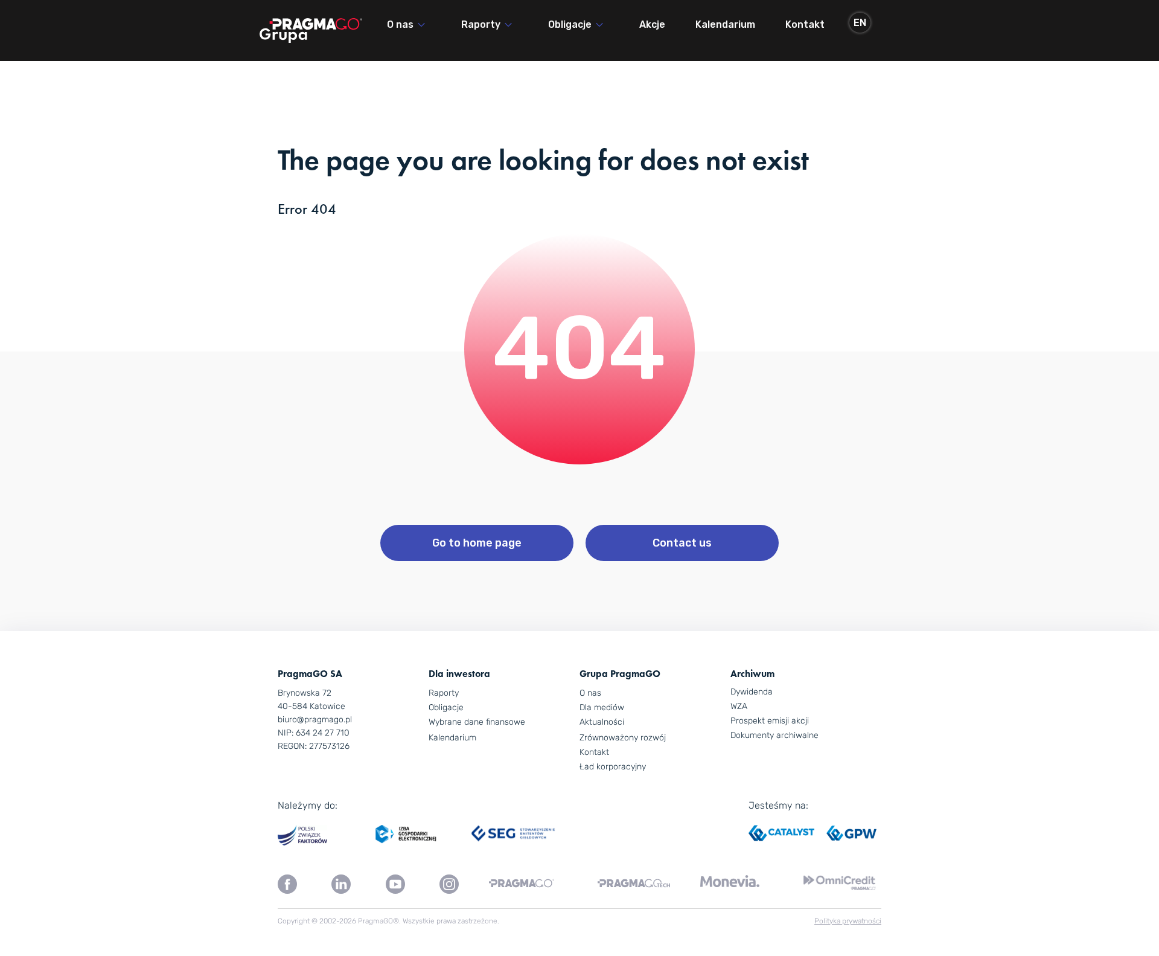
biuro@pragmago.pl (315, 719)
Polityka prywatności (847, 921)
